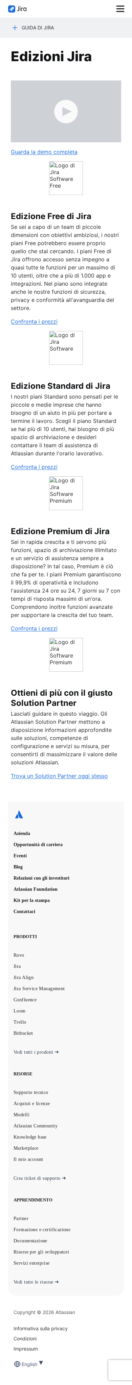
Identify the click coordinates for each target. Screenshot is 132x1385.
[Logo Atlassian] (66, 815)
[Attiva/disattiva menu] (120, 8)
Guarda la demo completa (44, 151)
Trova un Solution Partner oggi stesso (59, 775)
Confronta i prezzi (34, 321)
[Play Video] (66, 111)
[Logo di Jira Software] (17, 9)
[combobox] (22, 1364)
